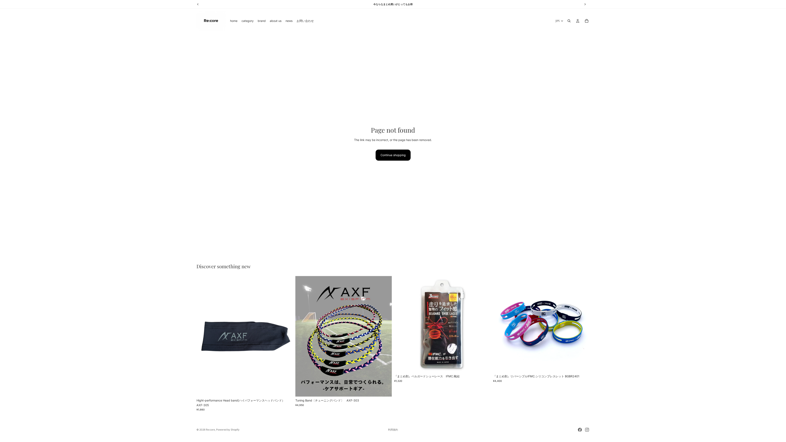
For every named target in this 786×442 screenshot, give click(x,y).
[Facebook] (579, 429)
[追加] (286, 390)
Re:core (210, 429)
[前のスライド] (202, 336)
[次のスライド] (287, 336)
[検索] (569, 20)
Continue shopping (393, 155)
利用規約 (393, 429)
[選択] (385, 390)
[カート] (586, 20)
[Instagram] (587, 429)
